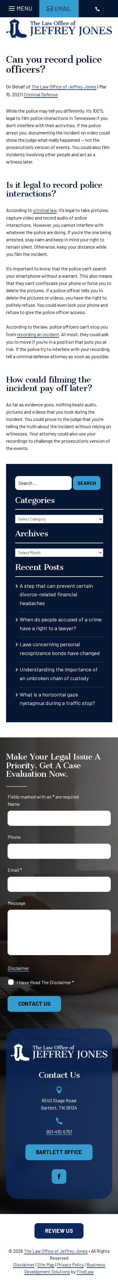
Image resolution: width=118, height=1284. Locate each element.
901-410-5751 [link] (59, 1131)
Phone (14, 837)
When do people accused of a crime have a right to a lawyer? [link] (61, 623)
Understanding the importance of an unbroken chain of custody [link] (58, 673)
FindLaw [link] (85, 1271)
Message (16, 903)
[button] (19, 7)
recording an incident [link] (38, 334)
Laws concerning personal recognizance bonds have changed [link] (60, 648)
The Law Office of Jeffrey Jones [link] (64, 86)
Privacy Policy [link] (70, 1264)
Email (15, 870)
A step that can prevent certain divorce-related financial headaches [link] (56, 594)
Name (14, 804)
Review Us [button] (59, 1230)
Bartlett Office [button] (59, 1152)
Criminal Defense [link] (41, 94)
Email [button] (63, 8)
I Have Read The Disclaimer (45, 982)
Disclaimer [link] (23, 1264)
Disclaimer (18, 968)
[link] (59, 28)
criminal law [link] (45, 210)
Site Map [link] (45, 1264)
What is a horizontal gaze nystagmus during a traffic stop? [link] (57, 699)
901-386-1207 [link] (98, 26)
